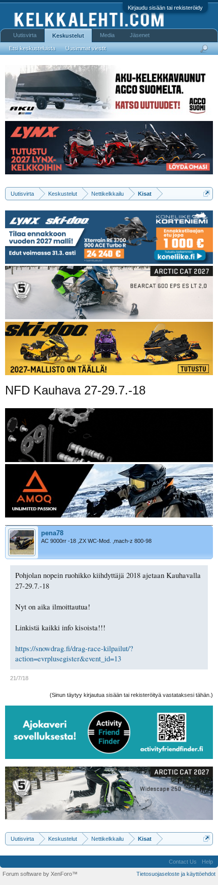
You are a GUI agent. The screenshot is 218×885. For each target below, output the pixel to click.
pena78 (52, 533)
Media (107, 35)
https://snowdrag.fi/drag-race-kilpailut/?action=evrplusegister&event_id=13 (74, 654)
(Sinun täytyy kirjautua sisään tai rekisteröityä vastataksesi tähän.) (131, 695)
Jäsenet (140, 35)
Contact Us (183, 862)
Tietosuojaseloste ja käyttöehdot (175, 874)
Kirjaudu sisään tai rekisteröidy (165, 8)
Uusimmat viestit (85, 48)
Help (207, 862)
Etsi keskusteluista (32, 48)
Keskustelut (68, 36)
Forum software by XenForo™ (40, 874)
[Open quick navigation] (206, 193)
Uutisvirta (25, 35)
